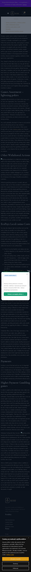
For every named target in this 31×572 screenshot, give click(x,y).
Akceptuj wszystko (16, 559)
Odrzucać (15, 568)
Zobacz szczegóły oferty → (15, 294)
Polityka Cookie (10, 555)
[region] (15, 554)
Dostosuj (15, 563)
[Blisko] (29, 538)
